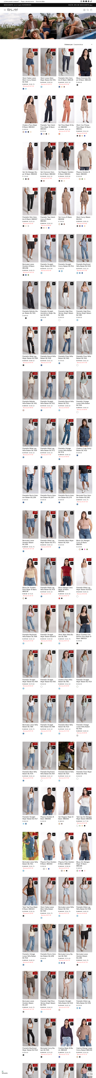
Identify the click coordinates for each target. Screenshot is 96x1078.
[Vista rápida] (36, 53)
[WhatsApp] (5, 1073)
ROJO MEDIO (59, 598)
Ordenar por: (68, 44)
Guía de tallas (40, 1)
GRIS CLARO (28, 226)
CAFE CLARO (23, 132)
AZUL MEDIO (59, 271)
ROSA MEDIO (85, 549)
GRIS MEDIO (62, 871)
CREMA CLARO (77, 686)
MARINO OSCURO (26, 132)
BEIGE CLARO (31, 132)
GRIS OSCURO (62, 181)
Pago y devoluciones (27, 1)
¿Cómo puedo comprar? (11, 1)
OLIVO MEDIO (82, 179)
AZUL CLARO (26, 89)
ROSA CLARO (85, 871)
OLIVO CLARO (23, 179)
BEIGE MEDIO (62, 87)
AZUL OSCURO (23, 89)
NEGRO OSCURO (77, 85)
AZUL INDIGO (41, 549)
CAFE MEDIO (64, 87)
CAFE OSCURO (62, 824)
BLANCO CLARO (62, 134)
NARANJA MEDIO (59, 134)
